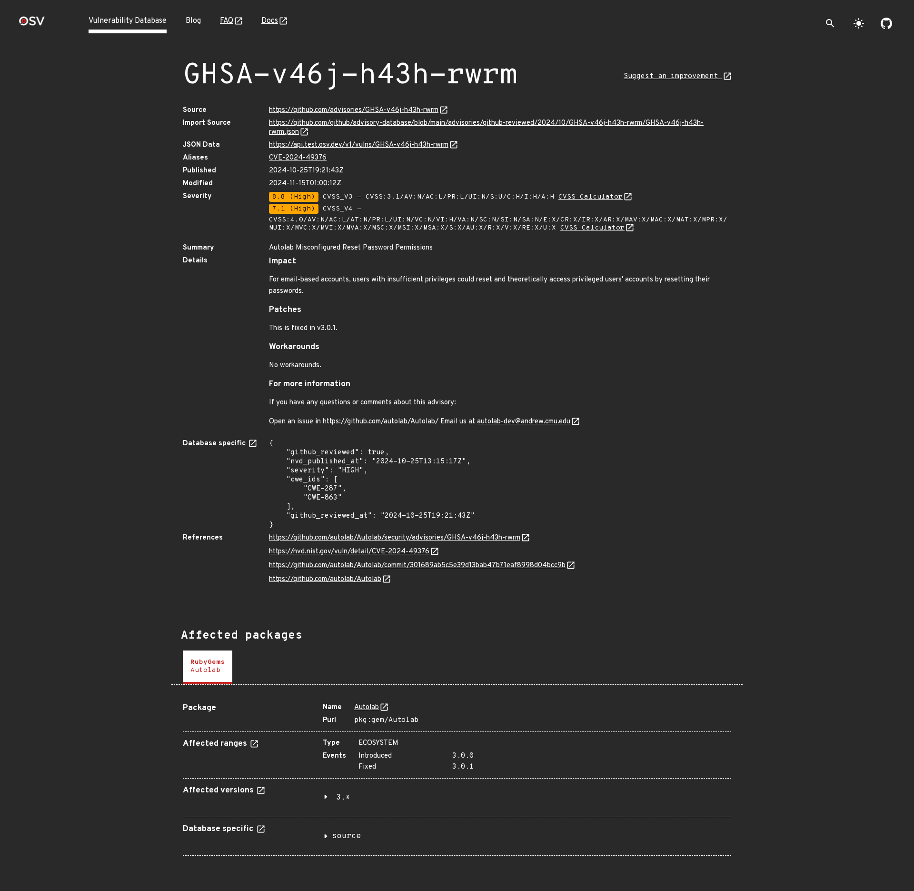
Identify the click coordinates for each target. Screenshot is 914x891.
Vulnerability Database (128, 21)
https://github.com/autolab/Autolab (325, 579)
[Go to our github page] (886, 23)
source (346, 836)
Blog (193, 21)
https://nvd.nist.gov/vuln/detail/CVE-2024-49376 (349, 551)
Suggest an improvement (673, 76)
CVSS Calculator (590, 197)
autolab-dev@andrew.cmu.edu (523, 421)
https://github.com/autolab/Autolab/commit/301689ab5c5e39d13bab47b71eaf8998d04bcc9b (417, 565)
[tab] (207, 667)
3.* (343, 797)
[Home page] (32, 24)
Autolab (366, 707)
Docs (269, 21)
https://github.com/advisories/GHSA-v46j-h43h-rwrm (353, 110)
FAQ (226, 21)
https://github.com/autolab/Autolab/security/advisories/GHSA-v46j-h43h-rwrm (394, 537)
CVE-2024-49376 (298, 157)
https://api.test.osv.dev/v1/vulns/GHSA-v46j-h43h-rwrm (358, 145)
